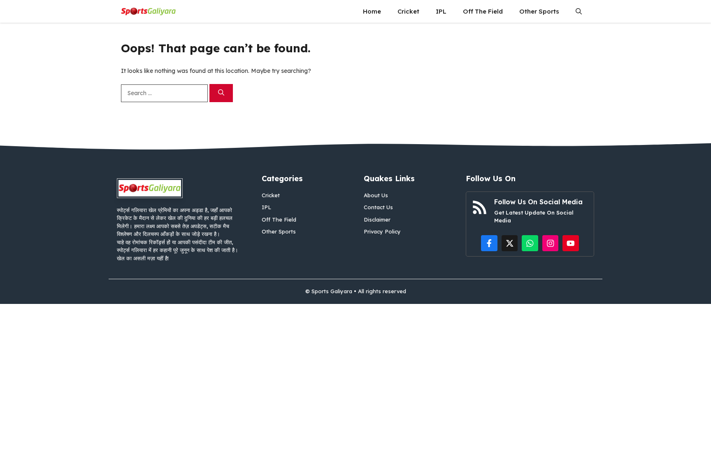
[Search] (221, 93)
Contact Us (378, 207)
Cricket (408, 11)
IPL (441, 11)
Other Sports (539, 11)
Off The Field (483, 11)
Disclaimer (377, 219)
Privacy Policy (382, 231)
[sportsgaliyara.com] (148, 11)
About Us (376, 195)
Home (372, 11)
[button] (578, 11)
